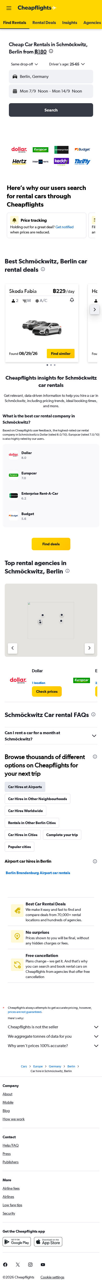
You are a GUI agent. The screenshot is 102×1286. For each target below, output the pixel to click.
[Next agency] (89, 648)
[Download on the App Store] (48, 1241)
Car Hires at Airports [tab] (25, 787)
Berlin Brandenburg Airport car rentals (38, 873)
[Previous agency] (12, 648)
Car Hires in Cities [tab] (22, 835)
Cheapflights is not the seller (33, 1026)
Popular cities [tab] (19, 847)
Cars (24, 1066)
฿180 (41, 51)
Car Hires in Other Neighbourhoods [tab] (37, 799)
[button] (9, 8)
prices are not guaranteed (24, 1012)
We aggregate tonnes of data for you (40, 1036)
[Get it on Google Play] (17, 1241)
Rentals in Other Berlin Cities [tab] (32, 823)
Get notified (64, 227)
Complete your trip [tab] (62, 835)
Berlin (71, 1066)
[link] (51, 544)
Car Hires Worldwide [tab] (25, 811)
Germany (55, 1066)
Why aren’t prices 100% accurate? (38, 1045)
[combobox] (25, 64)
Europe (38, 1066)
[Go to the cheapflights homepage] (37, 8)
